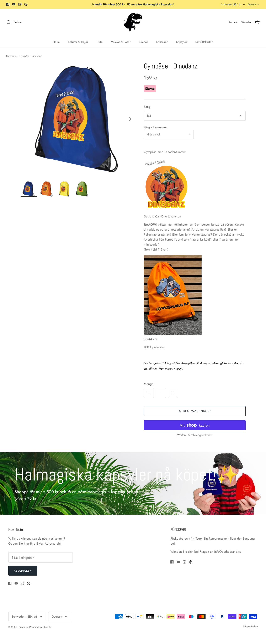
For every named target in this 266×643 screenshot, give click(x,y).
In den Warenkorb (194, 411)
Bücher (143, 42)
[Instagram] (19, 4)
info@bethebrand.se (227, 551)
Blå (149, 115)
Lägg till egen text (155, 127)
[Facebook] (7, 4)
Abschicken (23, 571)
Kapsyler (181, 42)
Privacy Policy (250, 626)
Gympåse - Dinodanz (31, 56)
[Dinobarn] (133, 22)
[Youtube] (13, 4)
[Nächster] (130, 119)
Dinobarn (23, 627)
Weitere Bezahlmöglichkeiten (194, 435)
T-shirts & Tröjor (78, 42)
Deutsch (252, 4)
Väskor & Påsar (121, 42)
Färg (147, 107)
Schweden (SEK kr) (231, 4)
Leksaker (162, 42)
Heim (56, 42)
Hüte (99, 42)
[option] (78, 119)
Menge (148, 384)
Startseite (11, 56)
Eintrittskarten (204, 42)
